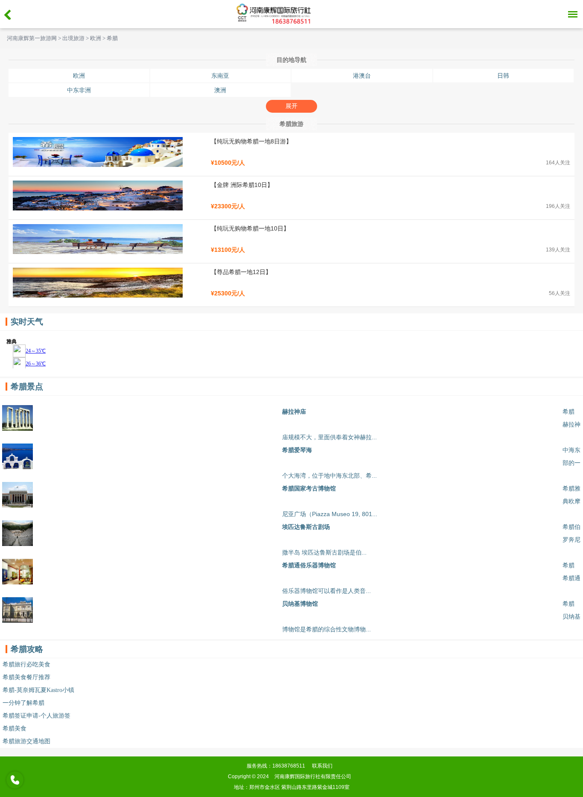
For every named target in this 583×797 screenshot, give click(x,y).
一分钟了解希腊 (23, 703)
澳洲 (220, 90)
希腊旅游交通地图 (26, 741)
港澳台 (362, 75)
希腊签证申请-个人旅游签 (36, 715)
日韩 (503, 75)
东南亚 (220, 75)
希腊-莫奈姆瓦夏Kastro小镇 (38, 690)
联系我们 (322, 766)
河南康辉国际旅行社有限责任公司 (312, 776)
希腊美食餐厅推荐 (26, 677)
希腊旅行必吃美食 (26, 664)
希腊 (112, 38)
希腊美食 (14, 728)
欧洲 (95, 38)
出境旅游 (73, 38)
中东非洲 (79, 90)
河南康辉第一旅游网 (32, 38)
